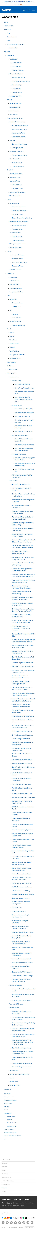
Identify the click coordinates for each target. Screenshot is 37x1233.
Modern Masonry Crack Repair (21, 874)
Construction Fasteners (16, 255)
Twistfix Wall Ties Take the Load (22, 794)
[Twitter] (7, 1222)
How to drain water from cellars (24, 444)
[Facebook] (3, 1222)
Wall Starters (13, 114)
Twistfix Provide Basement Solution (23, 894)
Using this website (9, 1097)
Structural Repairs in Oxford (20, 898)
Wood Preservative (15, 196)
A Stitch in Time (17, 907)
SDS (10, 310)
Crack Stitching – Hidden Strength (22, 975)
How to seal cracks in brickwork (24, 412)
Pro (5, 1139)
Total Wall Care (14, 351)
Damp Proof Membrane (19, 210)
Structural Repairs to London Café (22, 662)
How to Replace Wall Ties (22, 416)
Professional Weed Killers (17, 192)
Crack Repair (13, 59)
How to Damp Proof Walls (22, 384)
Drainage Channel (17, 147)
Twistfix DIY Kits (14, 343)
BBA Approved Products (16, 354)
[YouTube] (11, 1222)
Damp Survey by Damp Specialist (22, 830)
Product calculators (15, 985)
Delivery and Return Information (19, 1074)
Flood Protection (17, 162)
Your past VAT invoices (16, 1004)
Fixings (9, 251)
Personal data (13, 1081)
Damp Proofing (14, 203)
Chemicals (10, 170)
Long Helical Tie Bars (16, 292)
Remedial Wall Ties (15, 96)
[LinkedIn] (15, 1222)
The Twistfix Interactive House (21, 1048)
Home (6, 22)
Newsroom (7, 29)
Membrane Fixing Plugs (19, 129)
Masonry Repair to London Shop (22, 763)
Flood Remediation (18, 166)
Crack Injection (16, 66)
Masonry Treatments (15, 173)
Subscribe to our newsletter (15, 44)
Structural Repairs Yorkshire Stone (22, 932)
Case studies (13, 481)
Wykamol (12, 347)
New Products (11, 362)
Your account (7, 1113)
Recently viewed (11, 1126)
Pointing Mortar (17, 92)
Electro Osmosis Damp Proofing (22, 218)
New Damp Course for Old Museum (23, 716)
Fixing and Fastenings (19, 454)
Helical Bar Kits (14, 281)
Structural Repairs (17, 70)
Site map (6, 1106)
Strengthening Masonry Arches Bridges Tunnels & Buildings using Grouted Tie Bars (22, 1042)
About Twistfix (8, 26)
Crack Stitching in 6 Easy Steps (24, 409)
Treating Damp (16, 380)
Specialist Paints (14, 181)
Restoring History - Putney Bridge (22, 666)
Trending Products (12, 369)
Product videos (14, 1007)
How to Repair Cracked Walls (24, 431)
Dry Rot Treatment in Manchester (22, 735)
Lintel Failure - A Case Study (21, 890)
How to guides (13, 377)
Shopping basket (8, 1129)
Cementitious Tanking (18, 136)
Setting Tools (16, 306)
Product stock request (10, 1132)
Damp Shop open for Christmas (21, 883)
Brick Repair (11, 55)
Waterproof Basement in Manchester (23, 797)
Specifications (13, 1070)
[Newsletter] (28, 1222)
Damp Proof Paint (17, 188)
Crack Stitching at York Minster (21, 784)
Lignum (11, 336)
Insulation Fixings (17, 258)
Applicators (13, 299)
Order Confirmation (12, 1123)
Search (6, 1110)
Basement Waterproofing (17, 122)
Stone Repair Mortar (18, 77)
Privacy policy (8, 1103)
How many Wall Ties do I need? (21, 1000)
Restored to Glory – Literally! (21, 484)
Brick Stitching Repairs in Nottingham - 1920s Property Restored (21, 628)
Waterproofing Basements (20, 435)
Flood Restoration (15, 159)
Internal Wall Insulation (19, 225)
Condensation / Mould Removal (19, 221)
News (8, 40)
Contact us (7, 1089)
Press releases (11, 37)
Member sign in (11, 1116)
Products (7, 51)
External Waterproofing (16, 151)
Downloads (7, 1093)
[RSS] (32, 1222)
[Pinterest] (20, 1222)
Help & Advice (11, 373)
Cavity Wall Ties (14, 111)
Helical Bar (10, 273)
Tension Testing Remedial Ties (21, 1067)
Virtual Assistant (14, 1085)
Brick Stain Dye (17, 85)
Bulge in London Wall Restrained (22, 972)
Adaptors (15, 314)
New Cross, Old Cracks (19, 911)
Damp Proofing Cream (19, 207)
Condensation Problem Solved (21, 959)
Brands (9, 329)
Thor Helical (13, 340)
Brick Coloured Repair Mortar (21, 81)
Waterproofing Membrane (15, 118)
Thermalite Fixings (17, 266)
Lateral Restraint (14, 107)
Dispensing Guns (17, 303)
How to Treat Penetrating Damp (24, 388)
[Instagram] (24, 1222)
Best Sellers (10, 366)
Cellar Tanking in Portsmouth (21, 738)
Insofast (11, 332)
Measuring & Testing (18, 325)
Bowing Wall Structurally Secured (22, 962)
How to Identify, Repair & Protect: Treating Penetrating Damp (24, 399)
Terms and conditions (10, 1100)
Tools (8, 295)
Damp (8, 199)
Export (11, 1078)
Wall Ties (9, 99)
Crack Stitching (17, 62)
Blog (8, 33)
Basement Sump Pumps (19, 144)
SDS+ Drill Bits (16, 318)
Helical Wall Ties (14, 284)
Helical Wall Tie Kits (15, 288)
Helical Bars (13, 277)
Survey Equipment (15, 321)
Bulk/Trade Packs (14, 358)
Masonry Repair (17, 405)
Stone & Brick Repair (15, 74)
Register (9, 1119)
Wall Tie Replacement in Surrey (21, 887)
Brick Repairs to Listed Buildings (22, 731)
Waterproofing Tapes (18, 133)
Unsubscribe (13, 48)
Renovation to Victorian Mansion (22, 759)
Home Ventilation (17, 229)
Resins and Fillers (14, 177)
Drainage (12, 140)
